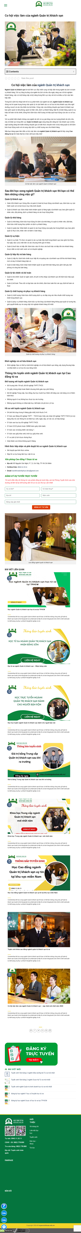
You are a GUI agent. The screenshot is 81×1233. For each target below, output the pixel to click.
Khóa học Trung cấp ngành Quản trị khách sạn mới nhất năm (30, 836)
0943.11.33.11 (16, 1138)
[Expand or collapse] (73, 71)
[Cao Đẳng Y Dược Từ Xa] (43, 4)
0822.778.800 (19, 1142)
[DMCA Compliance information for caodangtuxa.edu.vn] (21, 1231)
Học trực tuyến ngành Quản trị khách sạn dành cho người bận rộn (31, 723)
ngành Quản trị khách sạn (53, 85)
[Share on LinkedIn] (50, 1030)
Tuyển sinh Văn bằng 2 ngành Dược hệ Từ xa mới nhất (30, 1080)
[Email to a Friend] (42, 1030)
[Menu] (5, 5)
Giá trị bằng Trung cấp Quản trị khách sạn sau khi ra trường (29, 779)
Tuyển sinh (33, 1137)
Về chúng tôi (34, 1126)
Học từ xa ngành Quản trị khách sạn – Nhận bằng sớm (27, 666)
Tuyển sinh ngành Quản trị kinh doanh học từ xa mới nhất (31, 1087)
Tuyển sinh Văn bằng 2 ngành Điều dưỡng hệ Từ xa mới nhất (33, 1073)
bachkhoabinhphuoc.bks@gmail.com (25, 471)
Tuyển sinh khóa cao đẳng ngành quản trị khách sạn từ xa (29, 949)
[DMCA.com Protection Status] (6, 1231)
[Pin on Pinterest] (46, 1030)
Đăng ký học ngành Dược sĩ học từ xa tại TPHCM (29, 1101)
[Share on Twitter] (38, 1030)
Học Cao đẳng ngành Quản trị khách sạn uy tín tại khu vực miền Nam (33, 893)
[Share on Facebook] (34, 1030)
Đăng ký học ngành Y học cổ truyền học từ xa (27, 1094)
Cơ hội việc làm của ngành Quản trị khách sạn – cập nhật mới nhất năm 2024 (35, 1006)
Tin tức (32, 1148)
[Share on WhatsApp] (31, 1030)
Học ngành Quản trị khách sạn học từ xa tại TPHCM (26, 609)
